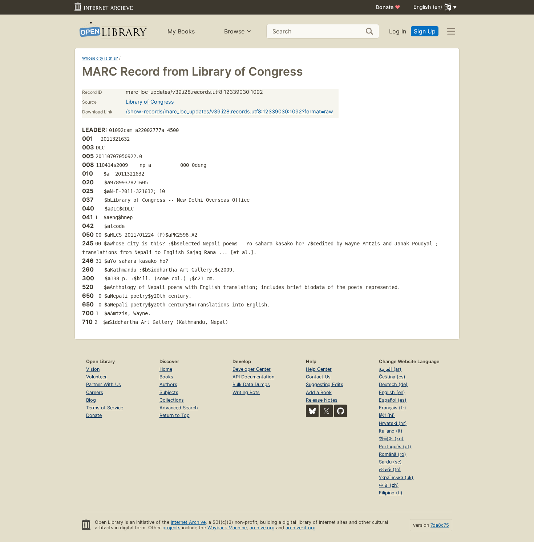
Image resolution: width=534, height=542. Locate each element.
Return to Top (174, 415)
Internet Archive (188, 522)
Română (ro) (392, 454)
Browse (234, 31)
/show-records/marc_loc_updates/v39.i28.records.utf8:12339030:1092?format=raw (229, 111)
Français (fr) (392, 407)
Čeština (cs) (392, 377)
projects (171, 527)
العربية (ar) (390, 369)
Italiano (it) (390, 431)
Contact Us (318, 377)
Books (166, 377)
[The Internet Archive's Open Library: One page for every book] (112, 31)
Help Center (319, 369)
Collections (171, 400)
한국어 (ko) (391, 438)
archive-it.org (301, 527)
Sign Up (425, 31)
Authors (168, 384)
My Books (181, 31)
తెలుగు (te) (390, 469)
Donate (388, 7)
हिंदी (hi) (387, 415)
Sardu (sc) (390, 462)
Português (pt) (395, 446)
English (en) (392, 392)
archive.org (262, 527)
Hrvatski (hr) (393, 423)
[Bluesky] (312, 411)
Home (165, 369)
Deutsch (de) (393, 384)
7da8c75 (439, 525)
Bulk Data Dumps (251, 384)
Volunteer (96, 377)
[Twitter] (326, 411)
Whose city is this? (100, 58)
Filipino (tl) (390, 492)
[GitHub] (340, 411)
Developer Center (251, 369)
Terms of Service (104, 407)
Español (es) (392, 400)
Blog (91, 400)
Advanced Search (178, 407)
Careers (94, 392)
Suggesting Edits (324, 384)
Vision (93, 369)
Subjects (168, 392)
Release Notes (321, 400)
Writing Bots (246, 392)
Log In (397, 31)
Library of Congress (150, 102)
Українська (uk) (396, 477)
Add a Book (319, 392)
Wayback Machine (227, 527)
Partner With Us (103, 384)
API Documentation (253, 377)
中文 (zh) (389, 485)
